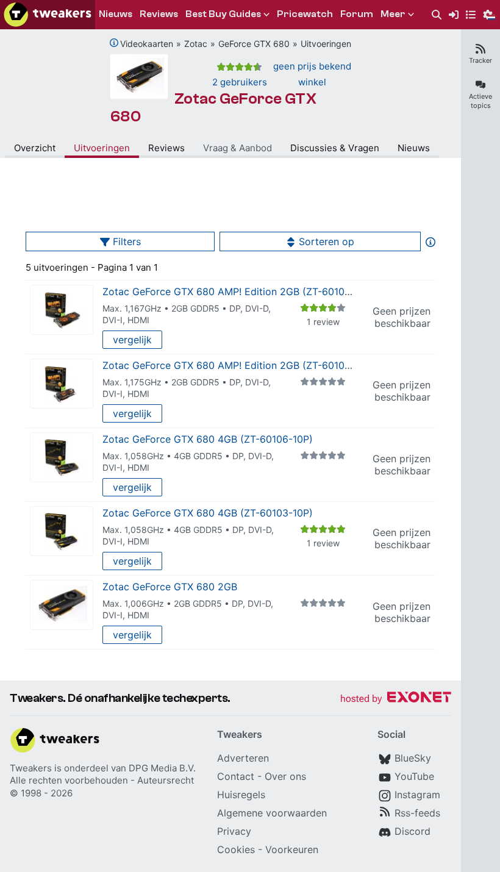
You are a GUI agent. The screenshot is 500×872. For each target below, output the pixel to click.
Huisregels (241, 794)
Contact (235, 776)
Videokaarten (146, 43)
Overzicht (34, 148)
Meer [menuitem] (392, 14)
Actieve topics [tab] (480, 101)
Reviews (166, 148)
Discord (412, 831)
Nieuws (414, 148)
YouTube (414, 776)
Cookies (236, 849)
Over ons (285, 776)
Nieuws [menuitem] (115, 14)
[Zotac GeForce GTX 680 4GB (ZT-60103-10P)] (61, 531)
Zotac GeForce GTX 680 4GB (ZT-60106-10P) (207, 439)
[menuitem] (436, 15)
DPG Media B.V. (162, 768)
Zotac (195, 43)
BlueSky (413, 758)
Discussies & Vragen (334, 148)
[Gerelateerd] (114, 42)
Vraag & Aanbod (237, 148)
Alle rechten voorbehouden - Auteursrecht (102, 780)
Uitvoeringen (326, 43)
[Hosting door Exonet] (395, 699)
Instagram (417, 794)
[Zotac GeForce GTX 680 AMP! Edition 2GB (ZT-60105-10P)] (61, 310)
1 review (323, 321)
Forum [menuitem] (356, 14)
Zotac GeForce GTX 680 (213, 108)
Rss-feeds (417, 813)
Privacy (234, 831)
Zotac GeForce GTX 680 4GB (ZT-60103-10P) (207, 513)
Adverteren (243, 758)
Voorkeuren (291, 849)
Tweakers (31, 768)
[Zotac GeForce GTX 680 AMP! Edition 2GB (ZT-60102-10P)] (61, 384)
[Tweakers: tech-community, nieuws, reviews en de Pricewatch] (47, 14)
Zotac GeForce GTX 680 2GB (169, 587)
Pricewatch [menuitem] (305, 14)
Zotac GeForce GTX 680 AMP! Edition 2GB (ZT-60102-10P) (238, 365)
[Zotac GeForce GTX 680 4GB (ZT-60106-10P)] (61, 457)
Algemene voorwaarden (272, 813)
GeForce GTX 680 (254, 43)
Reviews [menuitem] (159, 14)
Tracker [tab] (480, 60)
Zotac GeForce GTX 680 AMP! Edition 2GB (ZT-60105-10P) (238, 291)
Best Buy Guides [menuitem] (223, 14)
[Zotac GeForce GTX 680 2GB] (61, 605)
